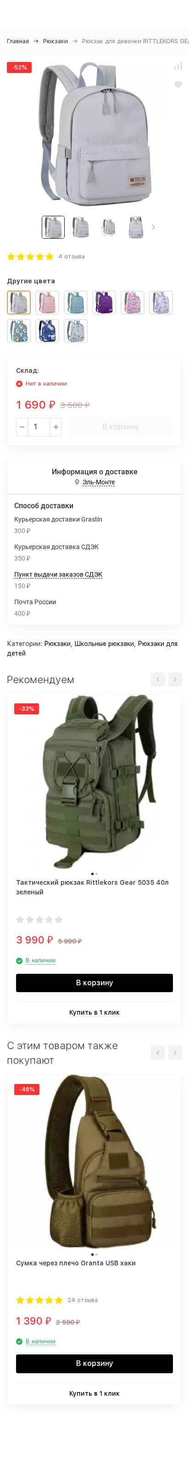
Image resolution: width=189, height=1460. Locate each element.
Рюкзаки (55, 41)
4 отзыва (71, 256)
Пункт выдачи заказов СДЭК (58, 574)
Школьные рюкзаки (104, 643)
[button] (153, 227)
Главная (18, 41)
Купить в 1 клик (94, 1012)
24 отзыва (82, 1300)
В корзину (120, 426)
